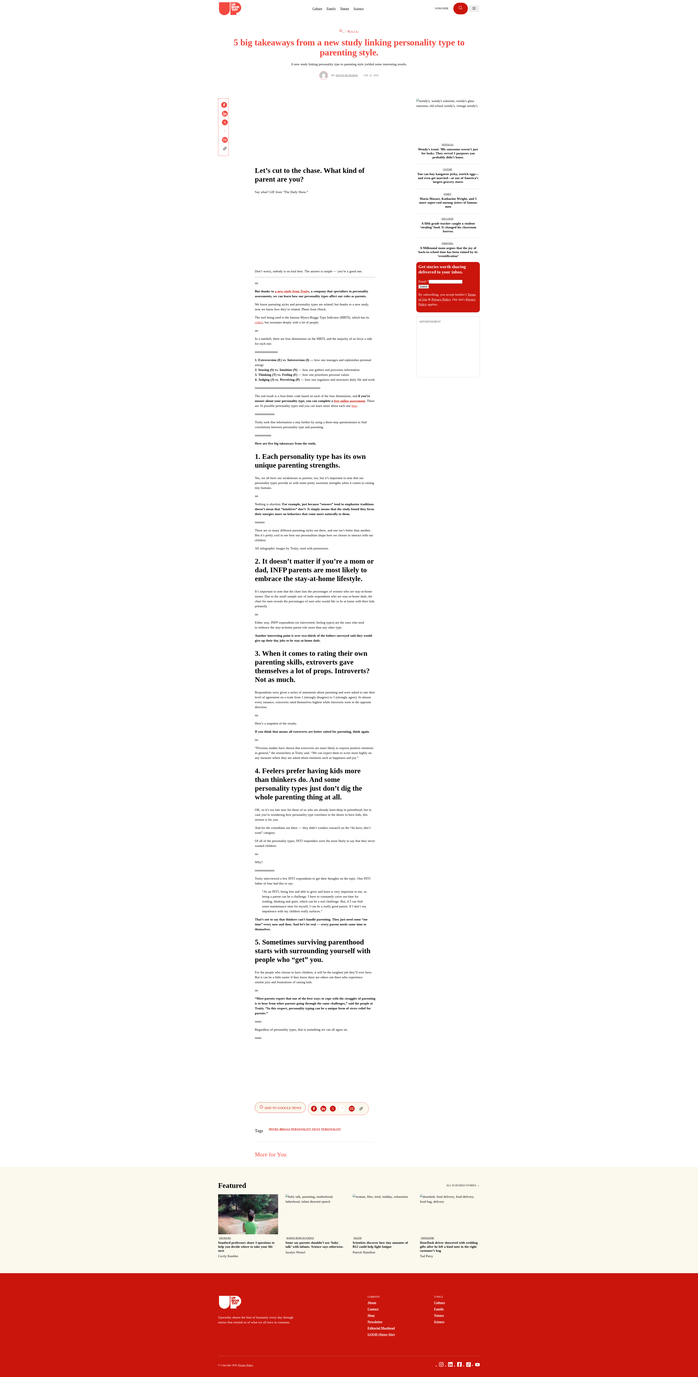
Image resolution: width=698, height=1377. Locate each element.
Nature (344, 8)
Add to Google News (282, 1108)
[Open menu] (474, 8)
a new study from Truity (292, 291)
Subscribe (442, 8)
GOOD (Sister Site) (381, 1334)
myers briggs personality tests (294, 1129)
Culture (317, 8)
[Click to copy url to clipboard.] (225, 148)
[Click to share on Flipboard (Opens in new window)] (225, 131)
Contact (373, 1309)
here (354, 406)
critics (259, 322)
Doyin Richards (347, 75)
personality (331, 1129)
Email (423, 281)
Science (359, 8)
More (353, 31)
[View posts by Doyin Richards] (324, 75)
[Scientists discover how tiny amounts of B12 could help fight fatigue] (383, 1224)
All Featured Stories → (463, 1185)
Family (331, 8)
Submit (423, 286)
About (372, 1302)
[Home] (342, 31)
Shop (371, 1315)
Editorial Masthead (381, 1328)
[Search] (460, 8)
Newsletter (375, 1322)
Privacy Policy (441, 299)
